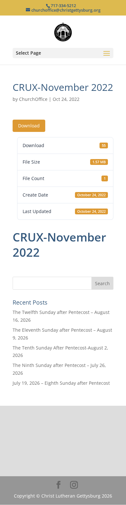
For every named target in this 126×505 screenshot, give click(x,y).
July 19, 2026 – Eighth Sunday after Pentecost (61, 383)
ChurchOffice (33, 99)
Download (29, 126)
